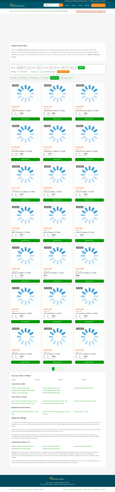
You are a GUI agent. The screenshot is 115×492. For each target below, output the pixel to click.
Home (67, 5)
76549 (84, 380)
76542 (37, 380)
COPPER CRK (15, 111)
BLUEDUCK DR (16, 354)
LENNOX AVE (15, 273)
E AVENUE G (79, 232)
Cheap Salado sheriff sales (51, 393)
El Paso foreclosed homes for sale (85, 401)
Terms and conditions (75, 489)
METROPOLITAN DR (81, 111)
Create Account (99, 5)
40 (41, 71)
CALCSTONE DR (80, 273)
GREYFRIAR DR (48, 273)
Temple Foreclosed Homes (83, 446)
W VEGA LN (47, 192)
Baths (46, 67)
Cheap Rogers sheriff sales (51, 390)
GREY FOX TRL (80, 354)
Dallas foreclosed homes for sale (53, 403)
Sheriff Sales (54, 78)
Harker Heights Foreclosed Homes (23, 446)
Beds (33, 67)
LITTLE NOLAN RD (81, 313)
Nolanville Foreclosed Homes (21, 449)
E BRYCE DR (79, 192)
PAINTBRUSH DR (48, 111)
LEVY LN (46, 354)
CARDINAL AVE (16, 313)
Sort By (13, 67)
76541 (14, 380)
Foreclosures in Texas (81, 412)
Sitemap (65, 489)
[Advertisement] (57, 29)
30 (38, 71)
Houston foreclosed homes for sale (23, 403)
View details (25, 119)
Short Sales (45, 78)
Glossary (102, 489)
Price (58, 67)
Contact (80, 5)
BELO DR (46, 232)
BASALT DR (15, 232)
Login (87, 5)
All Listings (13, 78)
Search (81, 67)
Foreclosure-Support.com (25, 489)
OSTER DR (46, 313)
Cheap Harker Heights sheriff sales (23, 390)
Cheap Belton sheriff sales (51, 388)
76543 (61, 380)
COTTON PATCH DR (17, 192)
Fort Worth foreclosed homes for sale (55, 401)
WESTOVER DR (16, 151)
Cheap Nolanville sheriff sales (84, 388)
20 (35, 71)
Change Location (63, 71)
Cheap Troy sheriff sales (20, 393)
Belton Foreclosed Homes (51, 446)
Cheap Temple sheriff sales (20, 388)
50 (43, 71)
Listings (73, 5)
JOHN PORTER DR (81, 151)
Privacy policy (88, 489)
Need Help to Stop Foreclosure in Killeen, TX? (91, 11)
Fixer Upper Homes (66, 78)
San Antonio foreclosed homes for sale (24, 401)
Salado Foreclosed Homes (51, 449)
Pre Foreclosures (34, 78)
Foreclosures (23, 78)
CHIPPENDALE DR (48, 151)
